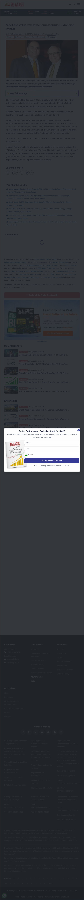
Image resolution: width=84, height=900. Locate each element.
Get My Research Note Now (51, 461)
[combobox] (26, 455)
